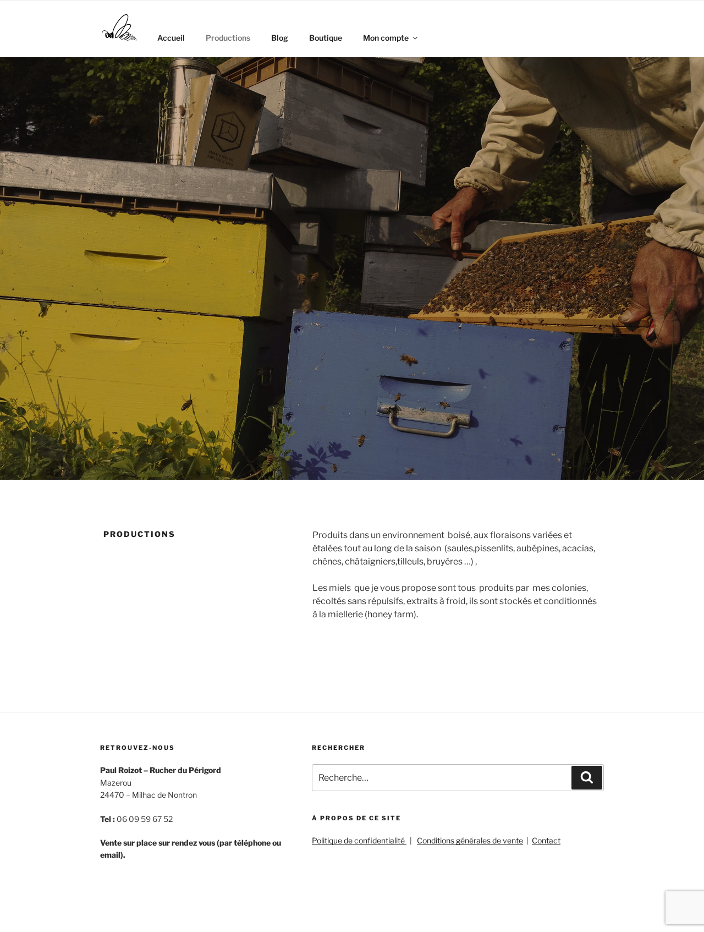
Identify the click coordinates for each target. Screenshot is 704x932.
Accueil (171, 37)
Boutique (325, 37)
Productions (228, 37)
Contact (546, 840)
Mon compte (386, 37)
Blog (279, 37)
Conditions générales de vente (470, 840)
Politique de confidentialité (359, 840)
